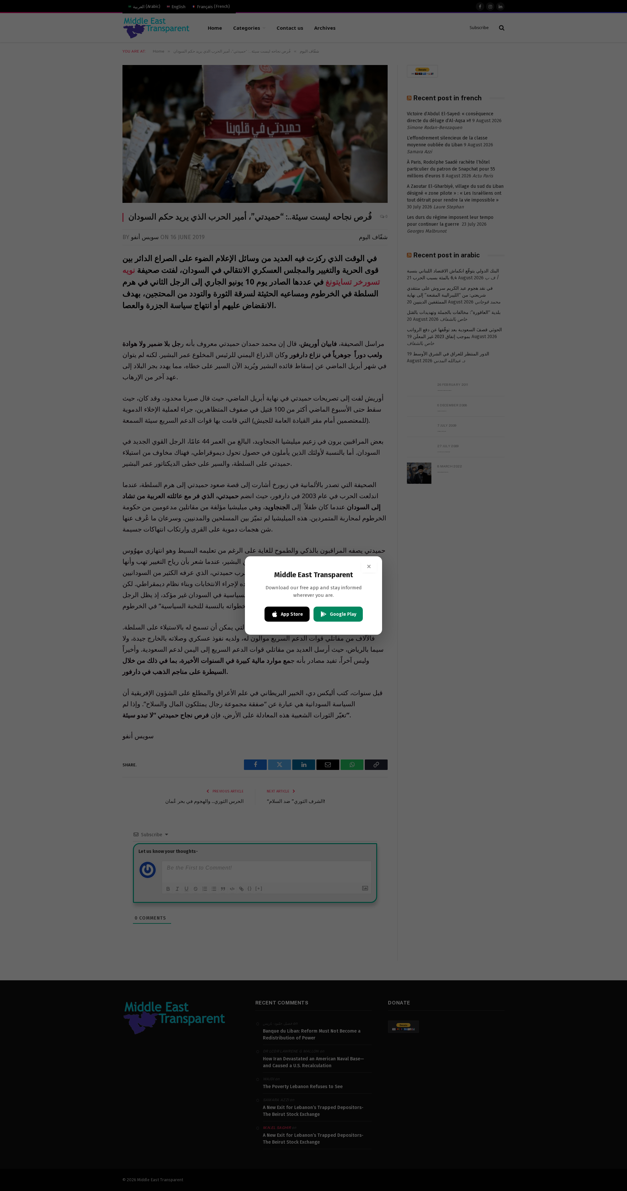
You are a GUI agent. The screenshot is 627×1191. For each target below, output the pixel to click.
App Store (292, 614)
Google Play (343, 614)
